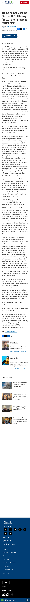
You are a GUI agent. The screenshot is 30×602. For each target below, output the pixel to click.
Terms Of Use (6, 573)
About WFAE (6, 549)
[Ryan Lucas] (5, 345)
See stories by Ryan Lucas (18, 351)
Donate (25, 2)
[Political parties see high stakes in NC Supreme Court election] (7, 385)
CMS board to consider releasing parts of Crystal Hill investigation (20, 407)
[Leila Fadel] (5, 360)
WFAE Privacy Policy (8, 569)
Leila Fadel (14, 358)
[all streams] (28, 600)
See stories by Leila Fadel (17, 368)
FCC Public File (6, 566)
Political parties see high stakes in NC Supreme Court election (20, 384)
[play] (2, 600)
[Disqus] (15, 455)
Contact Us (6, 559)
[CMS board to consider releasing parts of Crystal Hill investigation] (7, 408)
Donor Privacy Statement (9, 562)
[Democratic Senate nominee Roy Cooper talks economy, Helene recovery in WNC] (7, 420)
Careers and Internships (9, 556)
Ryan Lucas (10, 26)
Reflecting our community (9, 552)
